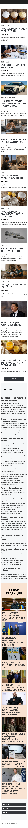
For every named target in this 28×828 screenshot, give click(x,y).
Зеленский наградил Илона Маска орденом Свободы (12, 323)
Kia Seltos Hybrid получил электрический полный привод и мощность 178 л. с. (14, 103)
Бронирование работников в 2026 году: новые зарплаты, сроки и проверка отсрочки (13, 763)
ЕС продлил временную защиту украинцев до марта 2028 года (13, 665)
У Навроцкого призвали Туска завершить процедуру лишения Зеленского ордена (13, 687)
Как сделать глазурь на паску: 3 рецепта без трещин (14, 29)
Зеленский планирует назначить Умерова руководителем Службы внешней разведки (11, 711)
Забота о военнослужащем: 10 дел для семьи (13, 66)
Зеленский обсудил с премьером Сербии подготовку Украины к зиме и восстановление (13, 641)
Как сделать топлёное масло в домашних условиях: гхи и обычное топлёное (13, 362)
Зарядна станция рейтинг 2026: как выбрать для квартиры (13, 140)
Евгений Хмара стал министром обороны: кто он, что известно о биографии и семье (13, 616)
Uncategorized (4, 97)
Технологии (12, 97)
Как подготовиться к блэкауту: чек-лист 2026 (13, 285)
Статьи (7, 25)
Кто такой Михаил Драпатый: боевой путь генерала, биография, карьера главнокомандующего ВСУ (14, 738)
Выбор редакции (14, 591)
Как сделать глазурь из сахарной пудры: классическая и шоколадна (13, 214)
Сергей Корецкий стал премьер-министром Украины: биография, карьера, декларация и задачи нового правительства (14, 789)
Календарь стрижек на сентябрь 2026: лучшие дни (12, 176)
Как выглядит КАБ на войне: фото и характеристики (12, 249)
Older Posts (14, 379)
